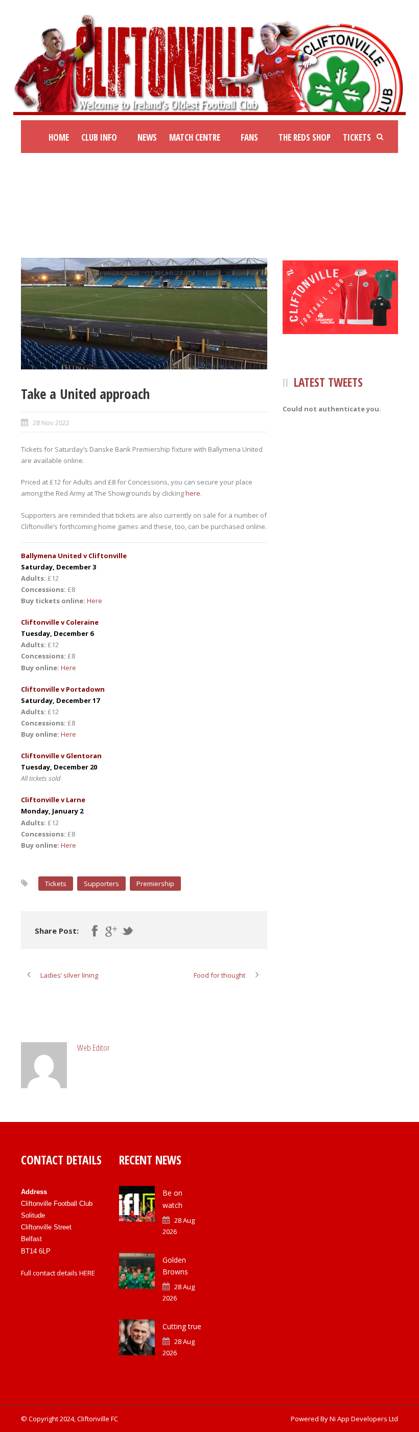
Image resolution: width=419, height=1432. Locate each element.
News (147, 137)
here (192, 493)
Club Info (99, 137)
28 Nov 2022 (51, 422)
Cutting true (181, 1326)
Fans (249, 137)
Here (94, 600)
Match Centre (194, 137)
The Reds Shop (304, 137)
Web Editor (93, 1047)
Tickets (357, 137)
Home (59, 137)
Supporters (101, 883)
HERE (87, 1272)
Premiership (155, 883)
